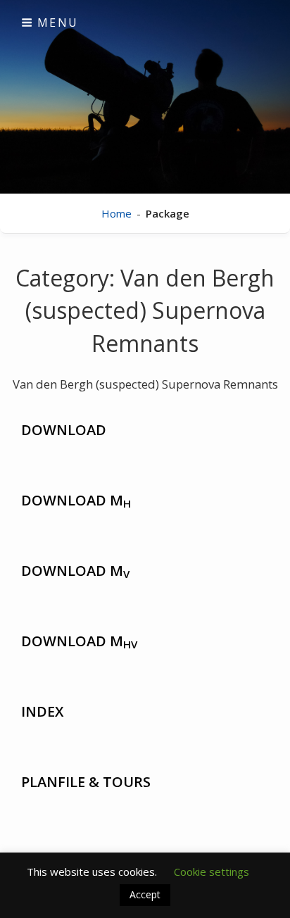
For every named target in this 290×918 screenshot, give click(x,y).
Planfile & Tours (86, 781)
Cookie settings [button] (211, 871)
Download (63, 429)
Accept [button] (145, 894)
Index (42, 711)
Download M (76, 500)
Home (116, 213)
